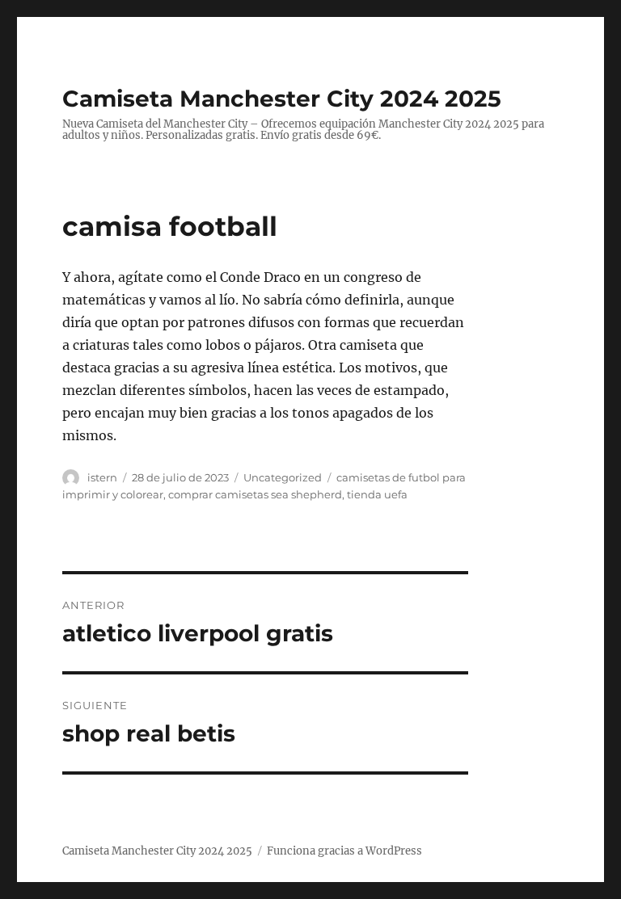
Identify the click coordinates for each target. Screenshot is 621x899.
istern (102, 477)
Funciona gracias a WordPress (344, 851)
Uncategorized (282, 477)
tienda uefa (377, 494)
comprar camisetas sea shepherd (255, 494)
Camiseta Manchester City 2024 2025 (281, 98)
